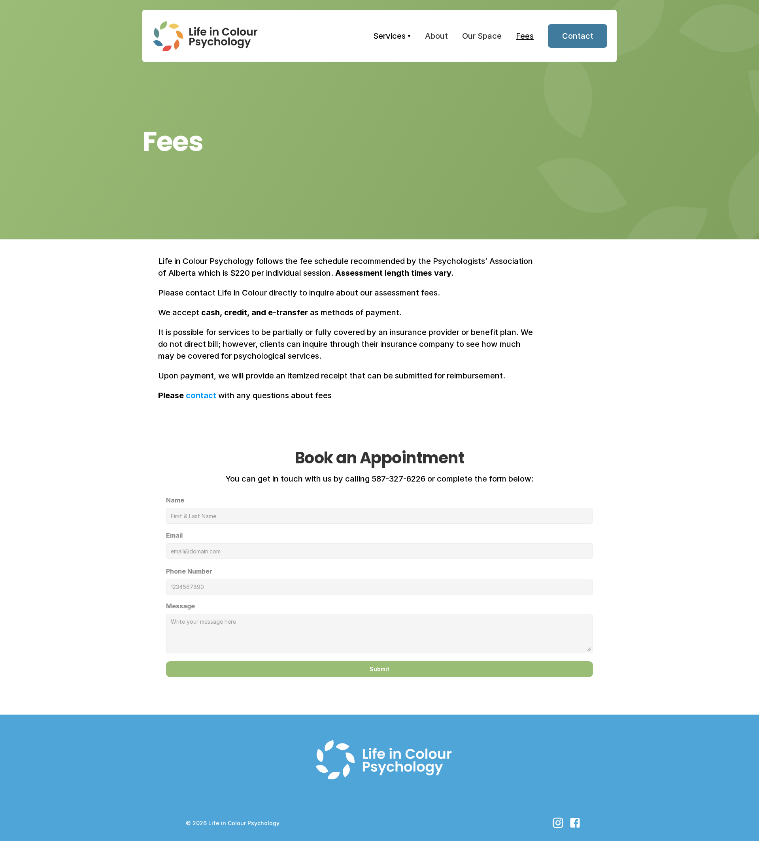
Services (389, 36)
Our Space (482, 36)
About (436, 36)
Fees (525, 36)
